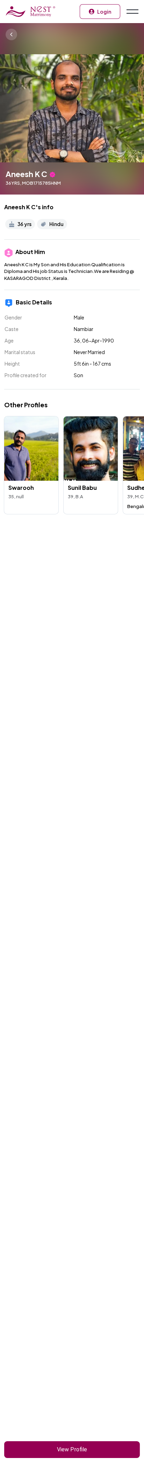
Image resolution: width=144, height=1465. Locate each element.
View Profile (72, 1449)
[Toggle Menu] (132, 11)
